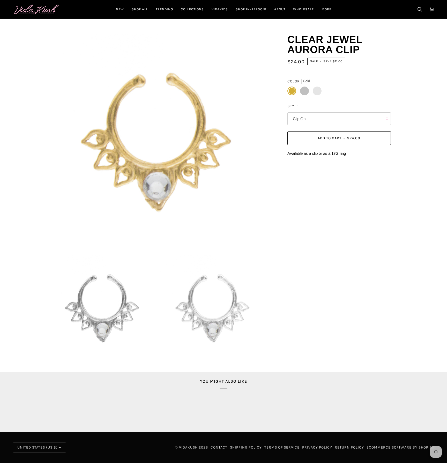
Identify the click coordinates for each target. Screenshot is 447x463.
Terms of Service (282, 447)
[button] (140, 9)
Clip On (299, 119)
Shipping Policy (246, 447)
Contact (219, 447)
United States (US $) (37, 447)
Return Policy (349, 447)
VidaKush (188, 447)
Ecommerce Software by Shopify (400, 447)
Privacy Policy (317, 447)
